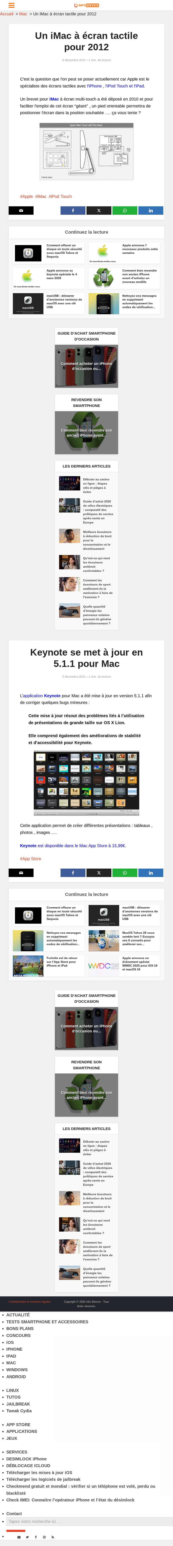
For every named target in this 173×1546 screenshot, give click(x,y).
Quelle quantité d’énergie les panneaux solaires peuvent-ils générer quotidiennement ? (97, 615)
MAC (11, 1363)
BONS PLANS (20, 1328)
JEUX (11, 1438)
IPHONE (14, 1349)
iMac (42, 196)
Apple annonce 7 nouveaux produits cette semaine (140, 249)
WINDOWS (17, 1369)
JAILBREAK (18, 1404)
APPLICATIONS (21, 1431)
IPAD (11, 1356)
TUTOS (13, 1397)
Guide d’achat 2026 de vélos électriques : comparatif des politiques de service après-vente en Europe (98, 512)
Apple (27, 196)
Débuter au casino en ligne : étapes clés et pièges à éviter (96, 486)
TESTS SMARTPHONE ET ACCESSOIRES (47, 1321)
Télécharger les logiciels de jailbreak (43, 1479)
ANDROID (16, 1376)
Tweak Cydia (19, 1410)
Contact (14, 1513)
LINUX (12, 1390)
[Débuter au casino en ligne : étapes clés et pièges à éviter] (71, 483)
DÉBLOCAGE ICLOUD (28, 1465)
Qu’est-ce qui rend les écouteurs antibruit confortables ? (96, 564)
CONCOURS (18, 1335)
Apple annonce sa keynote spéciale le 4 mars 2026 (62, 274)
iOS (10, 1342)
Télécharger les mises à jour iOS (39, 1472)
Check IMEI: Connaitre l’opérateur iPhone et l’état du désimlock (70, 1500)
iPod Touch (61, 196)
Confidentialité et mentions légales (30, 1301)
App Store (31, 858)
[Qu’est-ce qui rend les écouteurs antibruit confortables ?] (71, 562)
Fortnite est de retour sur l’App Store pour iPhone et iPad (62, 961)
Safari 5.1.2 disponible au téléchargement (82, 1300)
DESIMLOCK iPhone (26, 1459)
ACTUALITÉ (18, 1315)
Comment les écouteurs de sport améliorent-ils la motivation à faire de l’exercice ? (98, 589)
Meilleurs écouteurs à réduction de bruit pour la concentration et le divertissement (97, 540)
